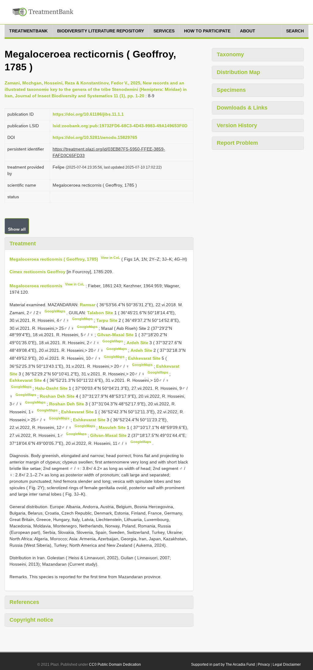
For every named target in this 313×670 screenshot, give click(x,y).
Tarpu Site (107, 320)
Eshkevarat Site (145, 358)
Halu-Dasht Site (52, 388)
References (24, 602)
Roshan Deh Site (58, 395)
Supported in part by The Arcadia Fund (223, 664)
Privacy (264, 664)
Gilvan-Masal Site (116, 334)
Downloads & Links (242, 108)
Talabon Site (100, 312)
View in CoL (110, 257)
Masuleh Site (113, 427)
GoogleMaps (55, 311)
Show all (17, 229)
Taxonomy (230, 54)
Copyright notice (31, 620)
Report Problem (237, 143)
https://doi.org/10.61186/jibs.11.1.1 (88, 114)
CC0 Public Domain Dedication (115, 664)
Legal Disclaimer (287, 664)
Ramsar (88, 304)
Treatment (22, 243)
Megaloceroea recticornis (35, 285)
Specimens (231, 90)
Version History (237, 125)
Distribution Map (238, 72)
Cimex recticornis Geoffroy (37, 271)
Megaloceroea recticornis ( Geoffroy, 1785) (53, 259)
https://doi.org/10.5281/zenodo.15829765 (95, 137)
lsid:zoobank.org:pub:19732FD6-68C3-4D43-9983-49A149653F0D (120, 125)
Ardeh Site (138, 342)
